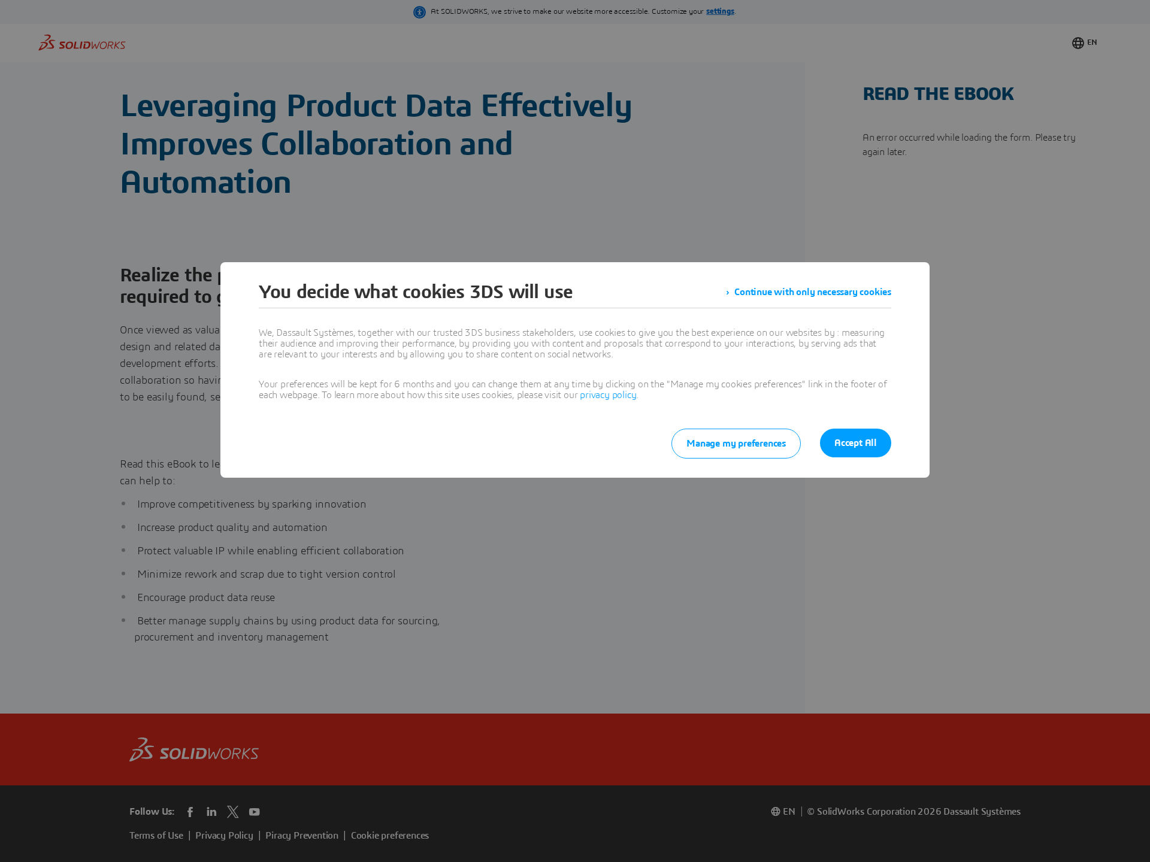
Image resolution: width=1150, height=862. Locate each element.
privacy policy (608, 395)
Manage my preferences (736, 443)
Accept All (855, 443)
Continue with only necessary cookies (812, 292)
